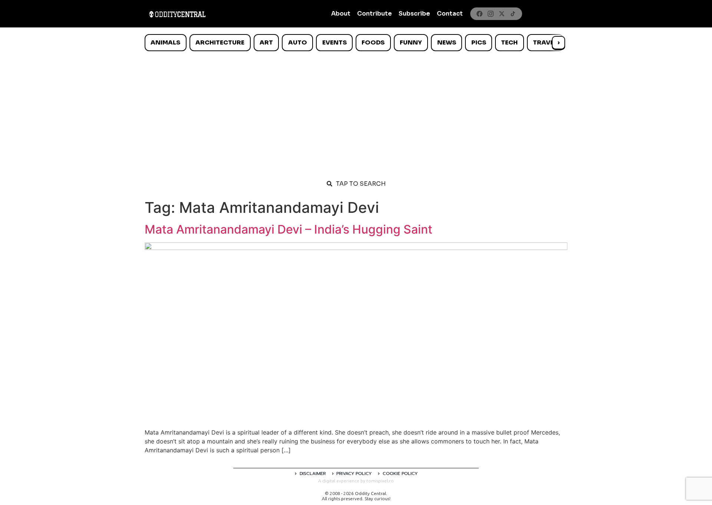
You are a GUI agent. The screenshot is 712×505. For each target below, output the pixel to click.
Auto (297, 42)
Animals (165, 42)
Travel (545, 42)
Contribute (374, 13)
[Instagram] (491, 14)
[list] (356, 43)
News (446, 42)
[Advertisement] (356, 110)
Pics (478, 42)
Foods (373, 42)
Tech (509, 42)
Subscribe (414, 13)
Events (334, 42)
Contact (450, 13)
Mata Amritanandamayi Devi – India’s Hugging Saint (288, 229)
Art (266, 42)
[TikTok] (513, 14)
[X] (502, 14)
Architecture (219, 42)
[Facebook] (479, 14)
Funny (411, 42)
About (340, 13)
